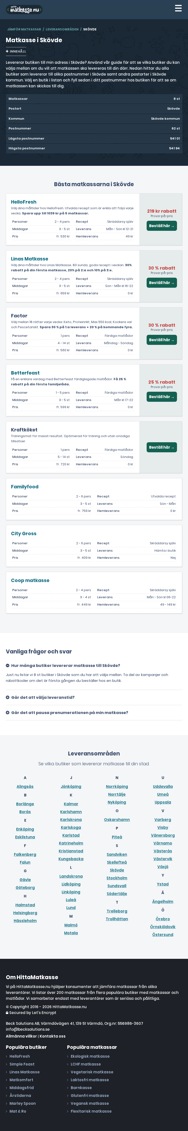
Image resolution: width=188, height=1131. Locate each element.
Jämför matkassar (24, 29)
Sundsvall (116, 885)
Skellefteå (117, 862)
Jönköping (71, 786)
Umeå (163, 794)
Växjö (162, 866)
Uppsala (163, 802)
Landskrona (71, 876)
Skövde (117, 870)
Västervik (162, 858)
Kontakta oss (53, 1036)
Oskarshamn (117, 819)
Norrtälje (117, 794)
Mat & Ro (18, 1111)
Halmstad (25, 905)
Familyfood (24, 486)
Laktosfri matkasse (90, 1079)
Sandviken (117, 854)
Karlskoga (71, 827)
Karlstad (71, 835)
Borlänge (25, 803)
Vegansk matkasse (90, 1103)
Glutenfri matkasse (90, 1095)
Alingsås (25, 786)
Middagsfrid (22, 1087)
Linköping (71, 892)
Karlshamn (71, 811)
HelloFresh (23, 202)
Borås (25, 811)
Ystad (163, 884)
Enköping (25, 829)
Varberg (162, 819)
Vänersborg (163, 835)
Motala (71, 933)
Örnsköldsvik (163, 926)
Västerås (163, 851)
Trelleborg (117, 911)
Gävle (25, 879)
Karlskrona (71, 819)
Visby (162, 827)
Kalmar (71, 803)
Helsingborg (25, 912)
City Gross (23, 533)
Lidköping (71, 884)
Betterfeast (25, 373)
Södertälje (117, 893)
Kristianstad (71, 851)
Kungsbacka (71, 858)
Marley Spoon (23, 1103)
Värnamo (162, 843)
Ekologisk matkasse (90, 1056)
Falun (25, 862)
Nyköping (117, 802)
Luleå (71, 899)
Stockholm (116, 878)
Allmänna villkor (21, 1036)
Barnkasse (81, 1087)
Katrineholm (71, 843)
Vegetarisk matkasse (92, 1072)
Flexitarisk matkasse (91, 1111)
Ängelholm (162, 901)
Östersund (162, 934)
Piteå (117, 837)
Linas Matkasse (29, 259)
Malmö (71, 925)
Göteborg (25, 887)
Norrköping (117, 786)
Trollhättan (117, 919)
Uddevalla (163, 786)
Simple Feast (22, 1064)
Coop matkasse (30, 580)
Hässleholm (25, 920)
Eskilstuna (25, 837)
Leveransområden (62, 29)
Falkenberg (25, 854)
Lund (71, 907)
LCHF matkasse (86, 1064)
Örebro (163, 919)
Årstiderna (20, 1095)
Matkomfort (21, 1079)
